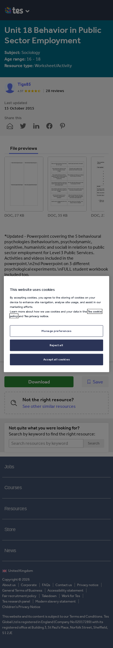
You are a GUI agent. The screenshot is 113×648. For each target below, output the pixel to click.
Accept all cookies (56, 359)
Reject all (56, 345)
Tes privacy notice (36, 316)
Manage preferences (56, 331)
